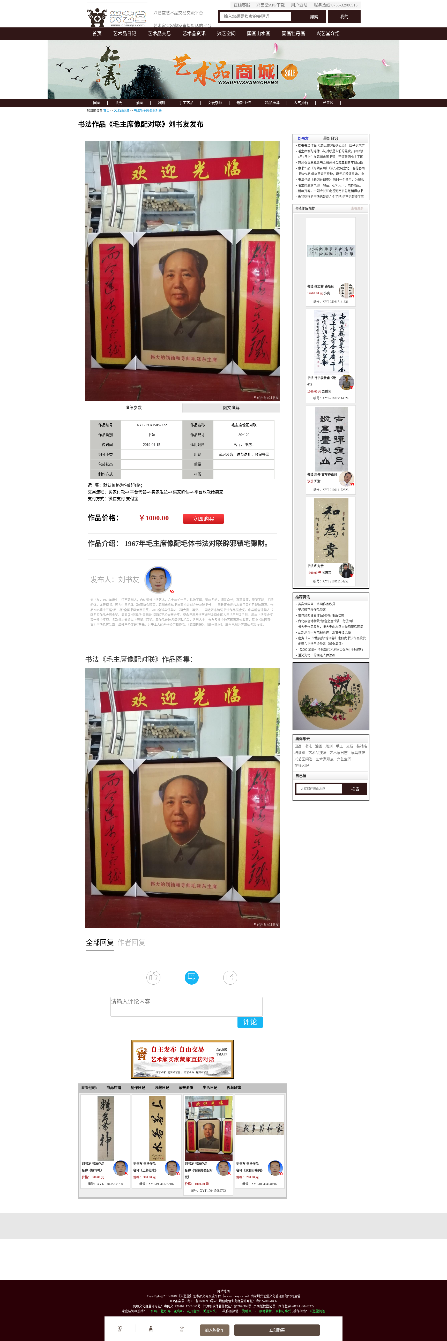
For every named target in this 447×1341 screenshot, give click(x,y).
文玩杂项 (215, 103)
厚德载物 (265, 1311)
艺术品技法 (317, 753)
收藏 (181, 1330)
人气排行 (301, 103)
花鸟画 (178, 1311)
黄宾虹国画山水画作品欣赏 (316, 604)
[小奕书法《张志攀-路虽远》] (330, 251)
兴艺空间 (226, 33)
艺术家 (150, 1330)
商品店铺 (114, 1088)
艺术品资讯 (194, 33)
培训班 (299, 753)
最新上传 (243, 103)
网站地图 (223, 1291)
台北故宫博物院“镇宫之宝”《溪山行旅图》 (326, 621)
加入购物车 (214, 1330)
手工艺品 (186, 103)
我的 (344, 16)
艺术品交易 (159, 33)
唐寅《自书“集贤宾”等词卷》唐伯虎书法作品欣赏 (332, 638)
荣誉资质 (186, 1088)
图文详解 (231, 408)
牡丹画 (165, 1311)
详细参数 (133, 408)
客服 (119, 1330)
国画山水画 (258, 33)
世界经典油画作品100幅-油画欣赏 (321, 615)
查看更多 (357, 208)
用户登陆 (299, 5)
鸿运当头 (209, 1311)
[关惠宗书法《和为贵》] (330, 530)
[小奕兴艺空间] (346, 290)
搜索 (314, 17)
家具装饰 (358, 753)
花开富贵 (193, 1311)
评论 (250, 1022)
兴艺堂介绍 (328, 33)
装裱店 (361, 746)
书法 (118, 103)
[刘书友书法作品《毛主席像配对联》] (208, 1128)
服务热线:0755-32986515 (335, 5)
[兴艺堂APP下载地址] (182, 1057)
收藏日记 (162, 1088)
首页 (97, 33)
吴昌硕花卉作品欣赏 (312, 610)
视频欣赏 (234, 1088)
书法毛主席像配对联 (148, 111)
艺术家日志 (339, 753)
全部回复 (100, 943)
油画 (139, 103)
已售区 (328, 103)
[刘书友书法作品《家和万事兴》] (259, 1128)
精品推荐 (272, 103)
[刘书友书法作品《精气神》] (105, 1128)
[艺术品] (117, 16)
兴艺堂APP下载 (270, 5)
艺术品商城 (121, 111)
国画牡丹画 (293, 33)
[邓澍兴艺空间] (346, 478)
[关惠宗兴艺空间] (346, 570)
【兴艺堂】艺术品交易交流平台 (199, 1296)
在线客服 (242, 5)
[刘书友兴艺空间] (121, 1168)
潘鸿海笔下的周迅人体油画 (316, 655)
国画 (96, 103)
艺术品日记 (124, 33)
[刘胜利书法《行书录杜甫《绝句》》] (330, 342)
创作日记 (138, 1088)
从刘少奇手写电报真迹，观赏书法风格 (324, 632)
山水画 (152, 1311)
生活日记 (210, 1088)
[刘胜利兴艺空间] (346, 382)
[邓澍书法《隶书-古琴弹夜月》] (330, 439)
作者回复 (131, 943)
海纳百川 (248, 1311)
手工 (339, 746)
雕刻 (161, 103)
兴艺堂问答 (303, 759)
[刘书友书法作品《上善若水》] (156, 1128)
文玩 (349, 746)
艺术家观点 (325, 759)
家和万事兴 (283, 1311)
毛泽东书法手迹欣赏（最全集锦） (321, 644)
